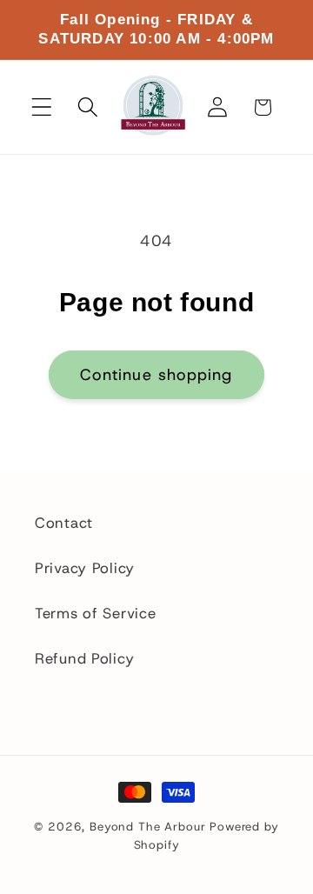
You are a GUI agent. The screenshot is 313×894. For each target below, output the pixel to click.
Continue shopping (156, 374)
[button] (42, 107)
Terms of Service (95, 613)
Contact (64, 522)
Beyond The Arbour (147, 826)
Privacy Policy (85, 567)
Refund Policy (84, 658)
